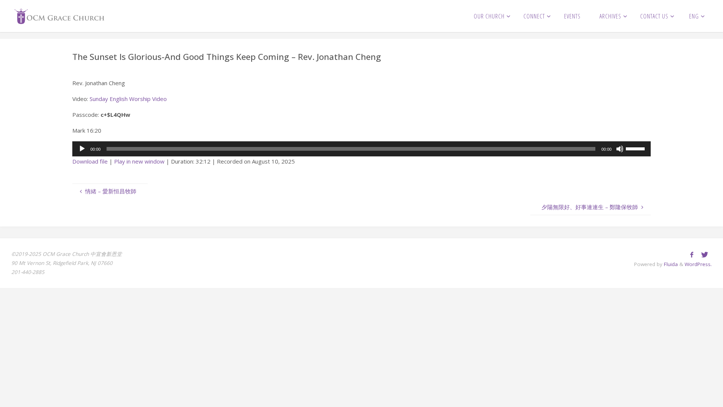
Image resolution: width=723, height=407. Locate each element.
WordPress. (698, 264)
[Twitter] (704, 254)
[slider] (636, 148)
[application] (361, 148)
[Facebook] (691, 254)
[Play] (82, 149)
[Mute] (620, 149)
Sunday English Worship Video (128, 99)
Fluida (670, 264)
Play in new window (139, 161)
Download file (90, 161)
